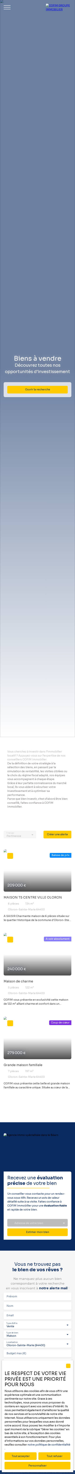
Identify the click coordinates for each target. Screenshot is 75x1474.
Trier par (10, 833)
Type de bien (12, 1333)
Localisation (12, 1342)
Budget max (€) (16, 1353)
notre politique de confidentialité (48, 1444)
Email (10, 1315)
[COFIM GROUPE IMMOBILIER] (58, 7)
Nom (10, 1306)
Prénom (12, 1296)
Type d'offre (11, 1323)
